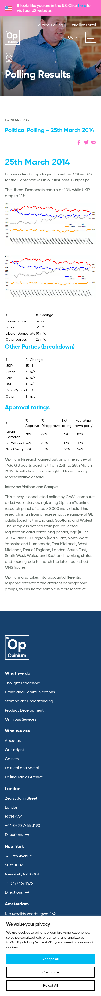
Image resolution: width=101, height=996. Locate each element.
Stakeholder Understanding (29, 701)
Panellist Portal (83, 25)
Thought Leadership (22, 683)
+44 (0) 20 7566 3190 (22, 825)
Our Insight (14, 749)
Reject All (50, 985)
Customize (50, 972)
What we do (17, 673)
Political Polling (49, 25)
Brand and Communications (30, 692)
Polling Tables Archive (24, 777)
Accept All (50, 959)
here (82, 5)
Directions (14, 834)
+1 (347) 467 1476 (19, 883)
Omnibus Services (20, 719)
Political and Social (22, 768)
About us (13, 740)
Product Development (24, 710)
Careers (12, 758)
